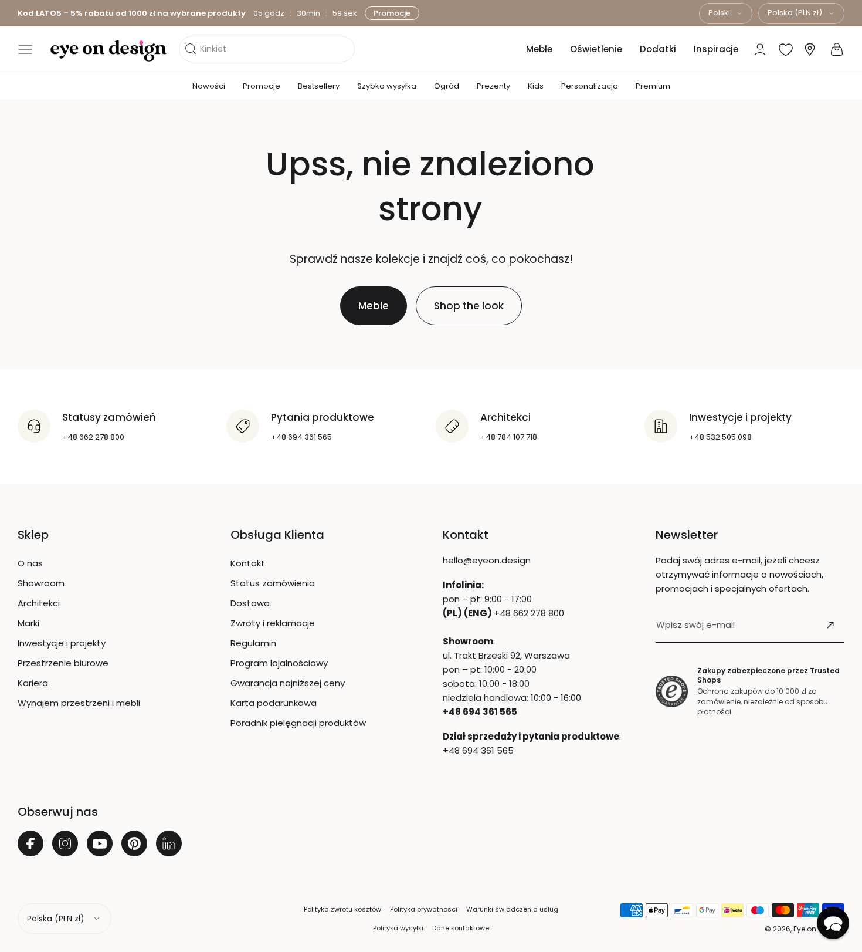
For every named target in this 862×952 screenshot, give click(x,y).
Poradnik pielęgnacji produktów (298, 723)
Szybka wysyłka (386, 86)
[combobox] (725, 13)
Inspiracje (716, 49)
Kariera (33, 683)
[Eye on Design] (108, 51)
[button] (25, 49)
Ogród (446, 86)
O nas (30, 563)
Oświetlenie (596, 49)
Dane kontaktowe (460, 928)
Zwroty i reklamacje (272, 623)
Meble (539, 49)
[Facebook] (30, 843)
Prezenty (493, 86)
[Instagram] (65, 843)
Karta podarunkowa (273, 703)
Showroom (41, 583)
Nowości (208, 86)
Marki (28, 623)
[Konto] (760, 49)
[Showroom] (810, 49)
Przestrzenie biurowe (63, 663)
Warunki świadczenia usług (512, 909)
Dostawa (250, 603)
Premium (653, 86)
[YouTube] (100, 843)
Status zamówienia (272, 583)
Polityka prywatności (423, 909)
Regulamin (253, 643)
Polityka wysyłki (398, 928)
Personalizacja (589, 86)
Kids (536, 86)
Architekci (39, 603)
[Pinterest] (134, 843)
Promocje (392, 13)
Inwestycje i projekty (62, 643)
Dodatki (658, 49)
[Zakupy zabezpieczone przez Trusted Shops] (672, 692)
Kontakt (247, 563)
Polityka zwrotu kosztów (342, 909)
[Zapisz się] (830, 625)
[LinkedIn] (169, 843)
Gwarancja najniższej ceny (287, 683)
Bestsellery (319, 86)
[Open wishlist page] (786, 49)
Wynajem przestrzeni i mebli (79, 703)
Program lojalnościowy (279, 663)
